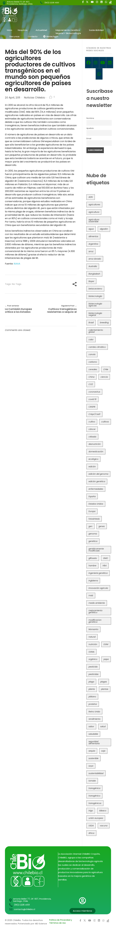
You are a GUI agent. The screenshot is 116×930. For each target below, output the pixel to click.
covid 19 (92, 399)
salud (103, 726)
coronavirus (94, 391)
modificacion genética (95, 621)
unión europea (96, 818)
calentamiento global (96, 331)
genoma (93, 533)
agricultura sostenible (94, 220)
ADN (91, 197)
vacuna (103, 825)
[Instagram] (95, 62)
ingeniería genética (98, 573)
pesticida (93, 666)
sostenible (93, 758)
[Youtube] (102, 62)
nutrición (93, 644)
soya (91, 765)
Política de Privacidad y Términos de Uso (60, 921)
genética (93, 541)
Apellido (90, 128)
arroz (91, 251)
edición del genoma (98, 474)
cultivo (92, 421)
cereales (93, 369)
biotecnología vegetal (95, 314)
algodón (104, 228)
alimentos (93, 236)
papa (106, 659)
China (91, 376)
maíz (91, 595)
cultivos (105, 421)
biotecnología (95, 296)
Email (88, 138)
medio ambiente (97, 603)
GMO (105, 558)
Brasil (91, 322)
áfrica (91, 833)
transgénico (94, 795)
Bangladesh (94, 273)
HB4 (105, 565)
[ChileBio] (28, 15)
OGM (105, 644)
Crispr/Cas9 (94, 414)
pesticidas (93, 674)
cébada (92, 436)
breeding (104, 322)
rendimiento (94, 719)
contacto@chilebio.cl (24, 909)
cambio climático (97, 347)
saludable (93, 734)
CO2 (91, 384)
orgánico (93, 659)
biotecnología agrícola (95, 304)
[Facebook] (88, 62)
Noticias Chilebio (34, 97)
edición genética (97, 481)
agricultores (94, 204)
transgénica (94, 788)
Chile (105, 369)
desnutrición (95, 444)
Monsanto (93, 629)
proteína (93, 704)
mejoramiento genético (95, 611)
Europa (92, 511)
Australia (93, 266)
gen (90, 526)
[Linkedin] (109, 62)
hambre (92, 565)
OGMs (91, 651)
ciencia (104, 376)
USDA (91, 825)
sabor (91, 726)
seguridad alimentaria (94, 742)
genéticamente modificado (96, 549)
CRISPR (92, 406)
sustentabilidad (96, 773)
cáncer (92, 429)
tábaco (102, 810)
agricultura (94, 212)
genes (102, 526)
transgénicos (95, 803)
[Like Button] (50, 97)
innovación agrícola (98, 588)
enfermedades (96, 489)
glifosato (93, 558)
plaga (91, 681)
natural (92, 636)
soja (103, 750)
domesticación (96, 451)
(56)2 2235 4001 (51, 2)
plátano (92, 696)
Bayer (91, 281)
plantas (104, 689)
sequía (92, 750)
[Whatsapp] (99, 74)
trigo (91, 810)
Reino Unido (94, 711)
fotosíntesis (94, 518)
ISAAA (16, 263)
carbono (93, 361)
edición (92, 466)
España (92, 496)
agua (91, 228)
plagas (103, 681)
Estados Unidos (96, 503)
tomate (92, 780)
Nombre (90, 118)
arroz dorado (95, 258)
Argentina (93, 243)
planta (92, 689)
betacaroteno (95, 288)
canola (92, 354)
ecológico (93, 459)
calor (91, 339)
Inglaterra (93, 580)
